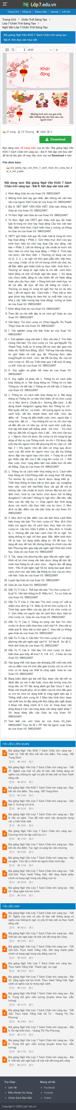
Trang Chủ (13, 11)
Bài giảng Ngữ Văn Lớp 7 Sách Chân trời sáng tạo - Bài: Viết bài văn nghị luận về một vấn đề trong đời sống (41, 935)
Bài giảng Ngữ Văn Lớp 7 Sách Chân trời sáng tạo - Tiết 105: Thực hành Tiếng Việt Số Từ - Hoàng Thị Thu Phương (41, 1014)
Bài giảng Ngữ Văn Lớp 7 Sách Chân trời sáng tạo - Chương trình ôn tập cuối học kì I (41, 833)
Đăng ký (26, 11)
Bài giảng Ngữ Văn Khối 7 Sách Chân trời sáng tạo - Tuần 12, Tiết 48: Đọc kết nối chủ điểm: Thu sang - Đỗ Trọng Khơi (41, 754)
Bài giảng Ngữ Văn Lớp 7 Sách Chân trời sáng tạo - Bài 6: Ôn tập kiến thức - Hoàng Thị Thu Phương (41, 1029)
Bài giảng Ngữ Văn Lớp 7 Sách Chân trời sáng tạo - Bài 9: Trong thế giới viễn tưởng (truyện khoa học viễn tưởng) (41, 1044)
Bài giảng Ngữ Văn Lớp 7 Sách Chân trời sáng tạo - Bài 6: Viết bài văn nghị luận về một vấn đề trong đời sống (41, 1059)
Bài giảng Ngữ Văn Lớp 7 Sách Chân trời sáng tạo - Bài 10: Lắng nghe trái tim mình (41, 889)
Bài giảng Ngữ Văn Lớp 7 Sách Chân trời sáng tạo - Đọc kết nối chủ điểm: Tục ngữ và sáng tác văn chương (41, 846)
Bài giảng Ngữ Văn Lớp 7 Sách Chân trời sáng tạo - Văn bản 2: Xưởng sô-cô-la (41, 803)
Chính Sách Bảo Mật (20, 1097)
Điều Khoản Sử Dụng (20, 1092)
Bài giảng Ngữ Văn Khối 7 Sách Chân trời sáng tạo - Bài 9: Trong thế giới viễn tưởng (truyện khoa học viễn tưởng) (41, 997)
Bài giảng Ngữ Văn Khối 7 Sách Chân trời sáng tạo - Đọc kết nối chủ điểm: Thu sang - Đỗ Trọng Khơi (41, 789)
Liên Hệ (12, 1087)
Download (57, 139)
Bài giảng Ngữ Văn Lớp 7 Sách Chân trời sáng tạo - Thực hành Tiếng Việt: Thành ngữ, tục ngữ (41, 965)
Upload (54, 11)
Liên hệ (66, 11)
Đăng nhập (41, 11)
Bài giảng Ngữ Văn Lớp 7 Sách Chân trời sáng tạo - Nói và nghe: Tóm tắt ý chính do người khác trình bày (41, 859)
